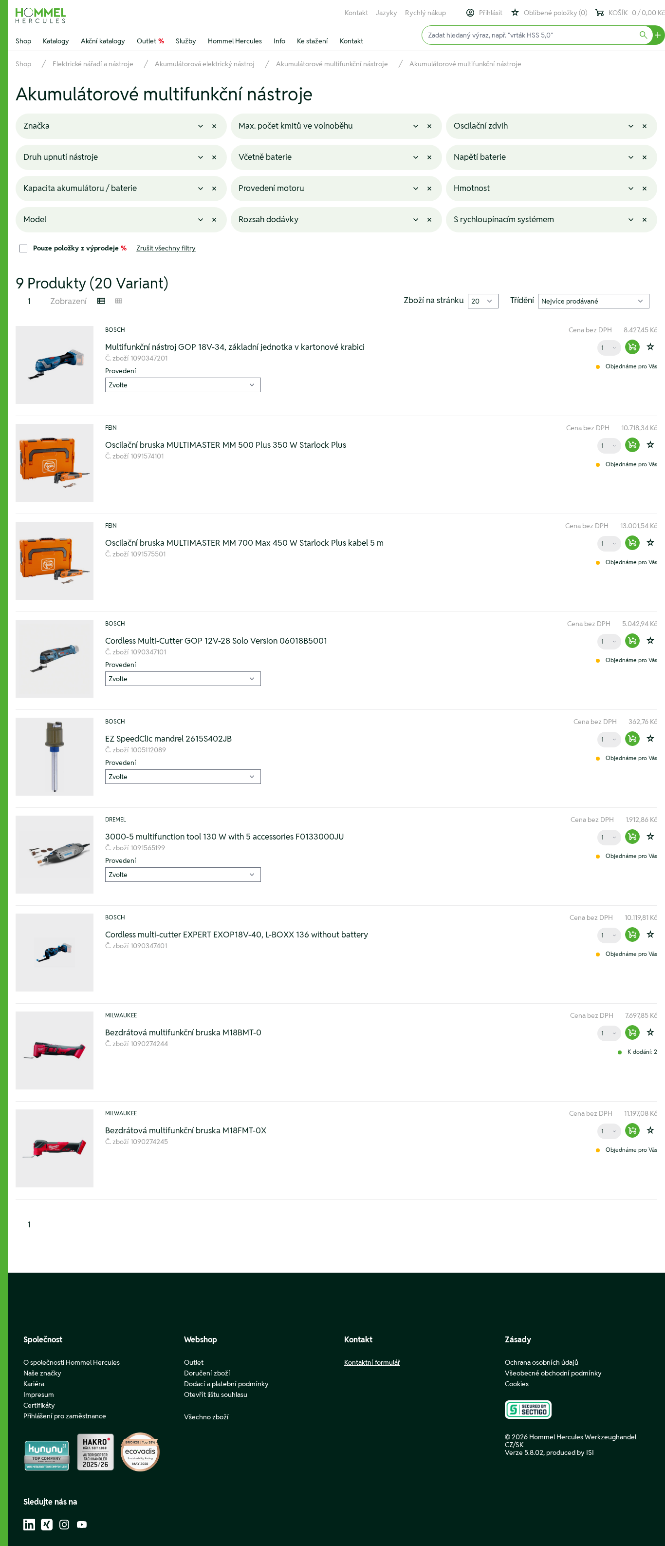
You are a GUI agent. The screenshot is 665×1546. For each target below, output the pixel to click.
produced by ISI (570, 1452)
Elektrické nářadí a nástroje (93, 64)
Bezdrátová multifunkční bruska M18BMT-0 (183, 1032)
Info (279, 41)
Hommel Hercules (235, 41)
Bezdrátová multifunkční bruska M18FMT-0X (185, 1130)
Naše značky (42, 1373)
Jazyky (386, 12)
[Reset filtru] (214, 126)
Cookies (517, 1384)
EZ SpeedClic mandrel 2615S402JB (168, 738)
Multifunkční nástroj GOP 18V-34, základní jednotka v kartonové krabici (235, 347)
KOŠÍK (637, 12)
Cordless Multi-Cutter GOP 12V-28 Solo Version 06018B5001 (216, 640)
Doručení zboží (207, 1373)
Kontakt (356, 12)
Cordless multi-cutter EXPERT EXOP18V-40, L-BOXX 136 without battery (236, 934)
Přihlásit (490, 12)
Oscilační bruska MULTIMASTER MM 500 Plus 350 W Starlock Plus (225, 444)
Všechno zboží (206, 1417)
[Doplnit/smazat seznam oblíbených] (650, 347)
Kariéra (33, 1384)
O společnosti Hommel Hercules (71, 1362)
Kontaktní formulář (372, 1362)
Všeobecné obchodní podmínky (553, 1373)
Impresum (38, 1394)
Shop (23, 41)
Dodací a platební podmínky (226, 1384)
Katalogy (56, 41)
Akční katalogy (103, 41)
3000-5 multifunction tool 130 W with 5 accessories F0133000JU (224, 836)
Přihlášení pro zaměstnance (64, 1416)
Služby (186, 41)
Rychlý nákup (425, 12)
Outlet (150, 41)
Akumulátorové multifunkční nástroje (332, 64)
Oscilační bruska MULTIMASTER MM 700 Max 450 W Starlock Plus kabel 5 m (244, 542)
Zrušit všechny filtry (166, 248)
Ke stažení (312, 41)
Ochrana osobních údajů (541, 1362)
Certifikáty (39, 1405)
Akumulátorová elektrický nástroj (205, 64)
